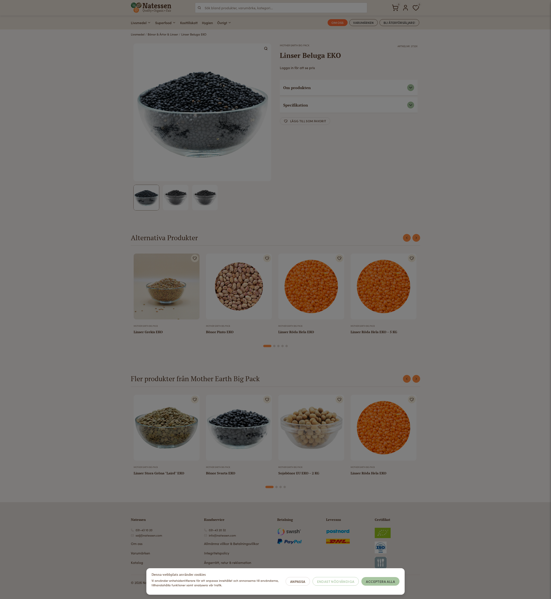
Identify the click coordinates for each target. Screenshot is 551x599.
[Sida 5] (286, 346)
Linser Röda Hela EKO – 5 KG (374, 332)
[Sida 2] (274, 346)
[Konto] (405, 7)
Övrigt (222, 22)
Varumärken (140, 553)
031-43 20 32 (217, 530)
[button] (266, 48)
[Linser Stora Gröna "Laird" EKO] (167, 429)
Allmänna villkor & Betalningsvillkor (231, 543)
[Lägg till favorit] (195, 258)
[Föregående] (407, 238)
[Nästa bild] (193, 429)
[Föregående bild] (139, 429)
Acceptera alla (380, 581)
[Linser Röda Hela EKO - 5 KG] (383, 288)
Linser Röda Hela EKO (296, 332)
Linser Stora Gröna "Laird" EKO (159, 473)
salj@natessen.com (149, 535)
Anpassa (297, 581)
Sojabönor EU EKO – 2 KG (298, 473)
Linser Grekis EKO (148, 332)
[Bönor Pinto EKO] (239, 288)
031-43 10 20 (144, 530)
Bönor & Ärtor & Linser (163, 34)
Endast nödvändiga (335, 581)
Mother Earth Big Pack (294, 45)
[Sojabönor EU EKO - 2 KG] (311, 429)
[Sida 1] (267, 346)
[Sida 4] (282, 346)
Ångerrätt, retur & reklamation (227, 562)
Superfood (163, 22)
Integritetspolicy (216, 553)
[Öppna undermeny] (149, 22)
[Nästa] (416, 238)
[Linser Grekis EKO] (167, 288)
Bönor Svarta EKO (220, 473)
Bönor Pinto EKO (220, 332)
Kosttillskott (189, 22)
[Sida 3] (278, 346)
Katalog (137, 562)
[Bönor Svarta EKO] (239, 429)
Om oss (136, 543)
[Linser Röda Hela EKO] (311, 288)
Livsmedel (139, 22)
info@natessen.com (222, 535)
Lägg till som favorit (308, 121)
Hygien (207, 22)
